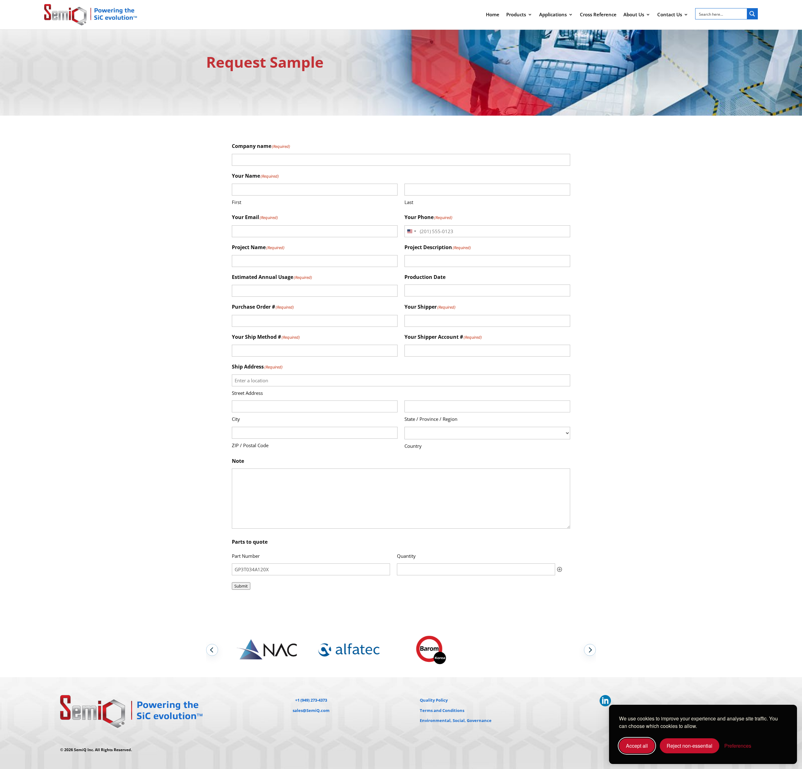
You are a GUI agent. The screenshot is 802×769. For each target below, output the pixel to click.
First (236, 202)
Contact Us (669, 14)
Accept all (637, 745)
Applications (553, 14)
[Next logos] (590, 650)
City (236, 419)
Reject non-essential (689, 745)
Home (492, 14)
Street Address (247, 393)
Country (413, 446)
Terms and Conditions (442, 710)
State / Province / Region (430, 419)
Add (559, 569)
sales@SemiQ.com (311, 710)
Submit (241, 586)
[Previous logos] (212, 650)
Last (408, 202)
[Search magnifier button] (752, 13)
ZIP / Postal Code (250, 445)
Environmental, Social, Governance (456, 720)
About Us (633, 14)
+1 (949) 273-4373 (311, 700)
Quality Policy (434, 700)
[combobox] (411, 231)
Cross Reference (598, 14)
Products (516, 14)
